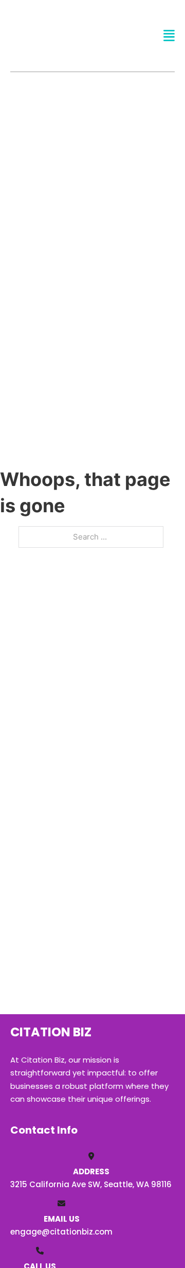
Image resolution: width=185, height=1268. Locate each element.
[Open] (169, 35)
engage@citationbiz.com (61, 1231)
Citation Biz (50, 35)
